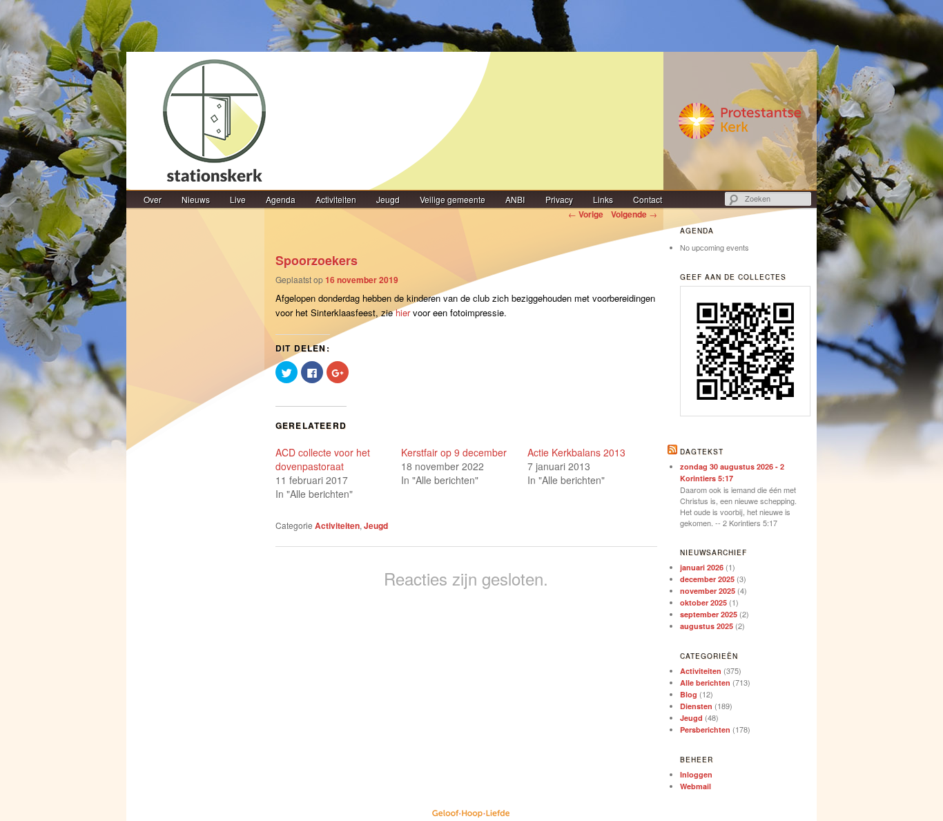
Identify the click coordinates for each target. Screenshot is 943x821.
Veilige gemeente (452, 199)
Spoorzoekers (316, 260)
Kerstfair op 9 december (454, 452)
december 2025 (707, 579)
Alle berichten (705, 682)
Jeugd (388, 199)
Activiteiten (335, 199)
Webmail (695, 786)
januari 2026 (701, 567)
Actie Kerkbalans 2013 (576, 452)
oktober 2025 (703, 602)
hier (403, 312)
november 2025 (707, 591)
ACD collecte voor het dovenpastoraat (322, 459)
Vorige (585, 214)
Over (153, 199)
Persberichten (705, 729)
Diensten (696, 706)
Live (238, 199)
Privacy (559, 199)
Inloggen (696, 774)
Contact (647, 199)
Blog (688, 694)
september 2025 (708, 614)
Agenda (280, 199)
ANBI (515, 199)
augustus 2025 (706, 626)
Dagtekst (701, 451)
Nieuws (196, 199)
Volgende (634, 214)
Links (603, 199)
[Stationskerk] (471, 121)
